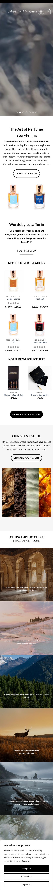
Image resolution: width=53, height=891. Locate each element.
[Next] (50, 197)
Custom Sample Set (40, 395)
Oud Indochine (40, 342)
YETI (13, 342)
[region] (26, 865)
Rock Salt (40, 299)
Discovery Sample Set (13, 395)
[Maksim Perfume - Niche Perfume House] (26, 12)
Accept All (26, 868)
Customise (26, 876)
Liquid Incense (13, 299)
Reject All (26, 884)
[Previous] (3, 197)
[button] (4, 11)
